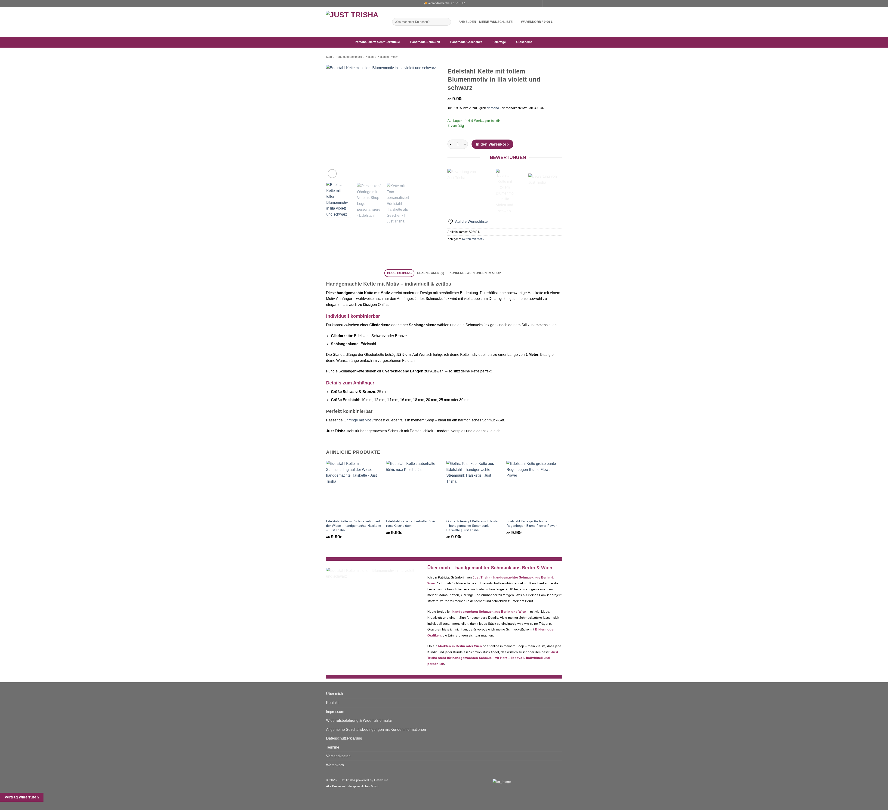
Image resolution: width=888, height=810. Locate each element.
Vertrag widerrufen (22, 797)
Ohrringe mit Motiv (358, 420)
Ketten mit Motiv (388, 56)
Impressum (335, 712)
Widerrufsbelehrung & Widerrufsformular (359, 720)
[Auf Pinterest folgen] (559, 3)
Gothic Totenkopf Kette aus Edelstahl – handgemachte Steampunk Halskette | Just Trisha (473, 525)
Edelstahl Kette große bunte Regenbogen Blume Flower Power (531, 523)
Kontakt (332, 703)
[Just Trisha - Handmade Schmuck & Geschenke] (355, 22)
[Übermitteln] (446, 22)
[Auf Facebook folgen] (546, 3)
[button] (467, 22)
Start (329, 56)
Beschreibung (399, 273)
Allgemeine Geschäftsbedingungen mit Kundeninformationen (376, 729)
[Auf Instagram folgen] (550, 3)
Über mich (334, 694)
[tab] (399, 273)
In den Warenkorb (492, 144)
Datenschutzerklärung (344, 738)
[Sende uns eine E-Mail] (555, 3)
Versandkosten (338, 756)
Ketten (370, 56)
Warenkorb (335, 765)
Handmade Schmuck (349, 56)
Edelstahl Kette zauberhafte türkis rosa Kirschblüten (410, 523)
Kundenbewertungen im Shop (475, 273)
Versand (493, 108)
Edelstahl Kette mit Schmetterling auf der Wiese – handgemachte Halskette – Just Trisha (353, 525)
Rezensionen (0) (430, 273)
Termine (332, 747)
